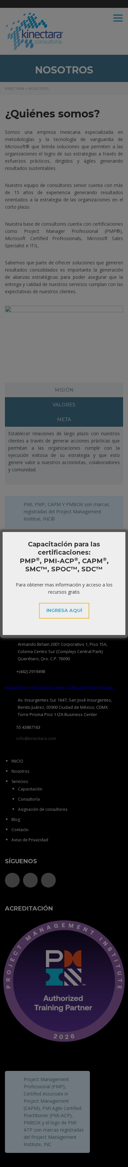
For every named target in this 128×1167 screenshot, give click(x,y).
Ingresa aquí (64, 610)
